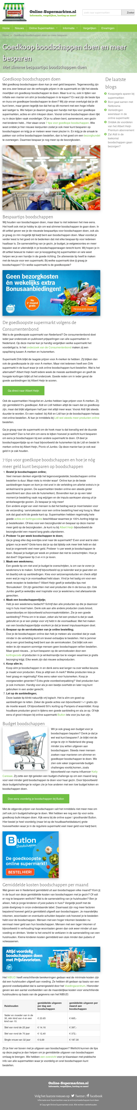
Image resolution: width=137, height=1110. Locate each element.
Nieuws (19, 28)
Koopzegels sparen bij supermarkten (121, 96)
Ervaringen (107, 28)
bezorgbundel (92, 135)
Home (6, 28)
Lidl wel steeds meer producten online (76, 418)
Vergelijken (89, 28)
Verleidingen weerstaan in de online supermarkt (118, 114)
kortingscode (13, 655)
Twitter (80, 1096)
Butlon (61, 715)
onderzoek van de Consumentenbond (49, 347)
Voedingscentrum (75, 986)
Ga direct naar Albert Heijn (23, 390)
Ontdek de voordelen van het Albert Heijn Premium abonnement (121, 126)
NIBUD (11, 977)
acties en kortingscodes (28, 519)
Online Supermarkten (41, 28)
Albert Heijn (67, 527)
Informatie (69, 28)
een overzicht (48, 1057)
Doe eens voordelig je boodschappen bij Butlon (36, 799)
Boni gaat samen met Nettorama (120, 104)
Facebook (96, 1096)
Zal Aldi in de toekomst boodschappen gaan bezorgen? (120, 140)
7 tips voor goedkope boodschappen (67, 123)
